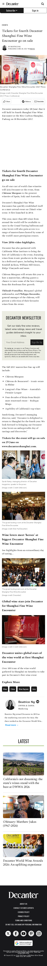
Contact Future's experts (23, 908)
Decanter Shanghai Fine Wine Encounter (22, 173)
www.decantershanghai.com (19, 446)
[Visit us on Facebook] (16, 933)
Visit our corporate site (29, 952)
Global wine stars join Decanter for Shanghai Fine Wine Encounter (22, 605)
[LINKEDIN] (38, 701)
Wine (5, 689)
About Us (23, 903)
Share (8, 101)
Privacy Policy (23, 916)
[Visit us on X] (8, 933)
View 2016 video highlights (18, 242)
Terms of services (31, 348)
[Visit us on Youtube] (23, 933)
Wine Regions (24, 689)
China (13, 689)
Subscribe (10, 10)
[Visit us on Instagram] (39, 933)
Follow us (28, 101)
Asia (34, 689)
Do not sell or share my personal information (23, 924)
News (32, 49)
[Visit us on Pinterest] (31, 933)
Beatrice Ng (16, 47)
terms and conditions (23, 920)
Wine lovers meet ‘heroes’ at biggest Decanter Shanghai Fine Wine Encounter (23, 539)
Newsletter (40, 101)
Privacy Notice (33, 350)
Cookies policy (23, 912)
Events (5, 25)
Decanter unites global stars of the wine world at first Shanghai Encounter (23, 657)
